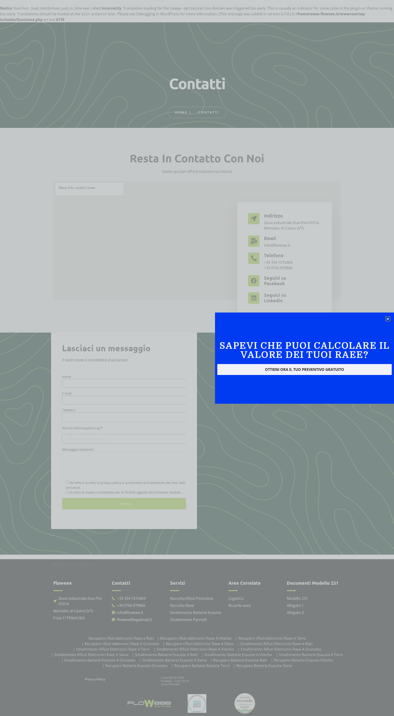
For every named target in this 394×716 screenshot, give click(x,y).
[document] (197, 358)
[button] (387, 319)
